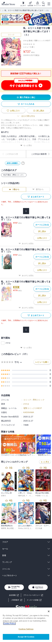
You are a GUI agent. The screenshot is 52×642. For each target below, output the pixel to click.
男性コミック (39, 400)
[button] (34, 600)
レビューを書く (29, 47)
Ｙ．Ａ (28, 496)
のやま (8, 343)
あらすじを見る (28, 243)
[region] (26, 624)
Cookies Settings (26, 629)
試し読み (40, 110)
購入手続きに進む (27, 97)
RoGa (20, 528)
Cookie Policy (9, 623)
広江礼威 (38, 528)
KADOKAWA (28, 412)
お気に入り (15, 110)
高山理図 (10, 528)
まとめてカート (37, 197)
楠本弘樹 (21, 496)
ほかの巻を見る (28, 116)
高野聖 (3, 528)
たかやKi (33, 528)
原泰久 (3, 496)
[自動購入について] (23, 163)
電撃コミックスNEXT (42, 41)
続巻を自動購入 (12, 163)
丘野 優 (49, 496)
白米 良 (26, 528)
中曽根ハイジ (40, 496)
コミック (11, 35)
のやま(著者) (28, 41)
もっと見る (27, 145)
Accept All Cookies (26, 637)
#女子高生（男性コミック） (13, 175)
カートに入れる (27, 104)
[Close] (49, 611)
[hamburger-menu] (49, 4)
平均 (16, 362)
